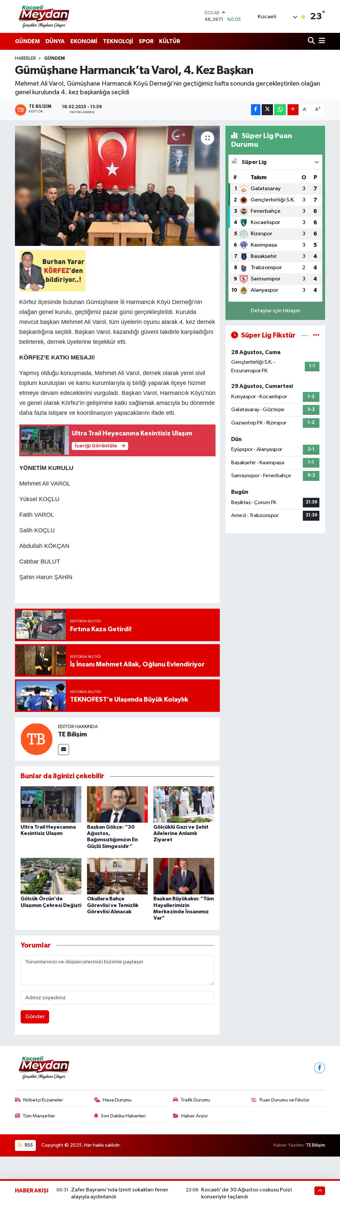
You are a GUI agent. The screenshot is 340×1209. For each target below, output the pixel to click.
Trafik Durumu (195, 1099)
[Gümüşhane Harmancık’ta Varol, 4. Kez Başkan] (117, 186)
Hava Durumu (117, 1099)
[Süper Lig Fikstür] (316, 335)
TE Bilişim (72, 734)
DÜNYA (55, 41)
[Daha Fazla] (293, 109)
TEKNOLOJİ (118, 41)
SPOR (146, 41)
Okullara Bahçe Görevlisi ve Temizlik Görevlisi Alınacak (112, 905)
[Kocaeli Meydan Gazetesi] (44, 16)
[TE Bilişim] (36, 739)
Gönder (35, 1017)
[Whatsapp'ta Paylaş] (280, 109)
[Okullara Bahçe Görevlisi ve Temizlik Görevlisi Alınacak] (117, 876)
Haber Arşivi (194, 1115)
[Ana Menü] (320, 41)
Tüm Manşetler (39, 1115)
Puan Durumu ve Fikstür (284, 1099)
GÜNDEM (27, 41)
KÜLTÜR (169, 41)
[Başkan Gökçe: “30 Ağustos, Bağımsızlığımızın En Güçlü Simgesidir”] (117, 804)
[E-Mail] (63, 749)
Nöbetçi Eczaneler (43, 1099)
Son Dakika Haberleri (123, 1115)
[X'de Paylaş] (267, 109)
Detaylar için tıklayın (275, 311)
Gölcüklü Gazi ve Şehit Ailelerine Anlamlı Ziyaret (181, 833)
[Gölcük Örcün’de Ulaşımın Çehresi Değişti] (51, 876)
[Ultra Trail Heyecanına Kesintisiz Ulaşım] (51, 804)
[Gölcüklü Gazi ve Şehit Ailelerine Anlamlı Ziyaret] (183, 804)
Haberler (25, 58)
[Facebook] (319, 1067)
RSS (28, 1145)
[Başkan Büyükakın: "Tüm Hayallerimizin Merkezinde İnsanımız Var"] (183, 876)
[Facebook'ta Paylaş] (255, 109)
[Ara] (312, 41)
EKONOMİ (83, 41)
